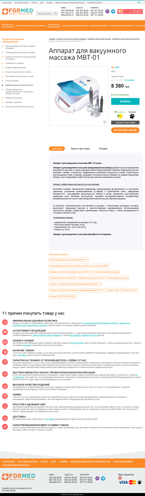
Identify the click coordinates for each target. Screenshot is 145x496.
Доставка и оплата (21, 2)
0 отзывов (129, 80)
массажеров (75, 335)
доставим (49, 419)
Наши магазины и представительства (70, 2)
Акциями (27, 345)
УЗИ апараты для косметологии (19, 76)
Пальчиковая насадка (118, 278)
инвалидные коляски (37, 325)
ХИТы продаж (77, 343)
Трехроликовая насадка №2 (92, 278)
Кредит (34, 2)
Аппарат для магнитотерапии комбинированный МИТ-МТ (77, 290)
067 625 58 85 (82, 13)
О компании (7, 2)
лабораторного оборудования (46, 335)
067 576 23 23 (67, 13)
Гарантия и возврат (94, 2)
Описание (57, 148)
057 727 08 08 (97, 15)
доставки (21, 355)
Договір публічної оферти (16, 465)
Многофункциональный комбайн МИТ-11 (69, 260)
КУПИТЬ (125, 101)
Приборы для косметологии (19, 85)
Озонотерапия (12, 81)
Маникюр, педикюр (14, 98)
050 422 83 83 (82, 10)
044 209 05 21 (67, 15)
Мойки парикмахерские (16, 67)
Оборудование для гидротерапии (20, 52)
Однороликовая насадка (107, 272)
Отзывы (49, 2)
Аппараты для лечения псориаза (20, 107)
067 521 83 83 (97, 10)
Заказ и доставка (80, 148)
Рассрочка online (125, 130)
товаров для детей (90, 335)
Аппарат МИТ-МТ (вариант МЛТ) (122, 290)
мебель (114, 323)
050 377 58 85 (97, 13)
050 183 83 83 (67, 10)
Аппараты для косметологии (18, 72)
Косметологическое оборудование (13, 40)
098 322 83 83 (82, 15)
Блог (42, 2)
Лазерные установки (15, 63)
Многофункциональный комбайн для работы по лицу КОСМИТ (79, 266)
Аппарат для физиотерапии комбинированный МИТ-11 (75, 284)
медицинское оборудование (96, 323)
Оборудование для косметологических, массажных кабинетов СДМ (19, 91)
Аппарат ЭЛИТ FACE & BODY (63, 296)
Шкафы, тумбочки (14, 102)
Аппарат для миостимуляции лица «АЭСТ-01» (71, 272)
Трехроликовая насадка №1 (63, 278)
